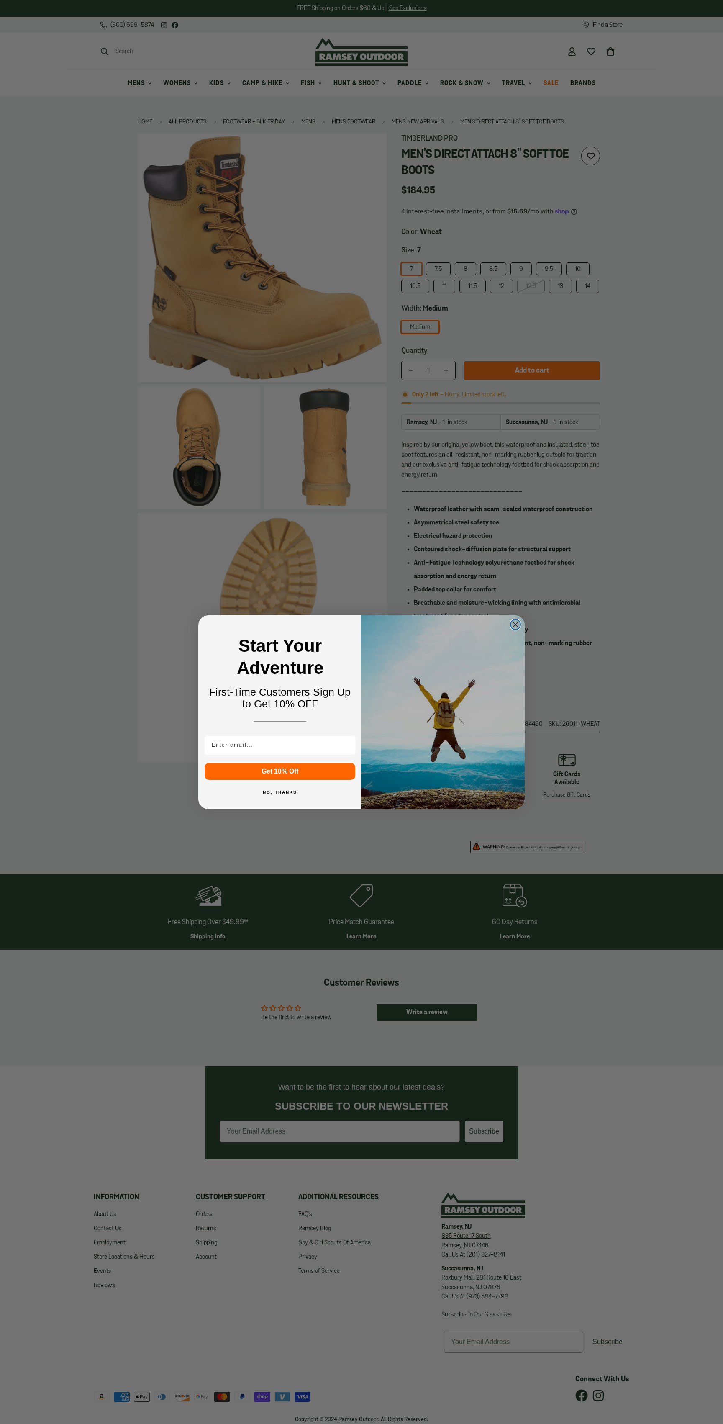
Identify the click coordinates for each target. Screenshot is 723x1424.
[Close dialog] (515, 624)
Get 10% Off (280, 771)
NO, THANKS (280, 792)
